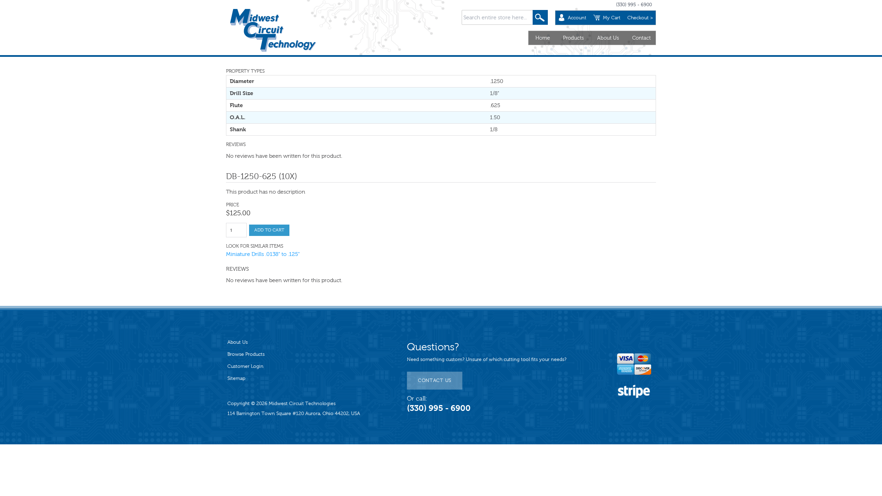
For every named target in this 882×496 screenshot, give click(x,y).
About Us (608, 38)
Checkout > (640, 17)
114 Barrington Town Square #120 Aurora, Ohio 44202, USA (293, 413)
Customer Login (245, 366)
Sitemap (236, 378)
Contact (641, 38)
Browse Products (246, 354)
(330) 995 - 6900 (634, 4)
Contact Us (434, 380)
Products (573, 38)
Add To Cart (269, 230)
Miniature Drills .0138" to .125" (263, 254)
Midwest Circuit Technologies (302, 403)
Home (542, 38)
